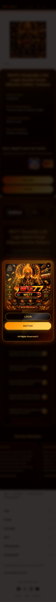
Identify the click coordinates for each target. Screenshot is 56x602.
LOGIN (28, 316)
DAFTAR (28, 326)
